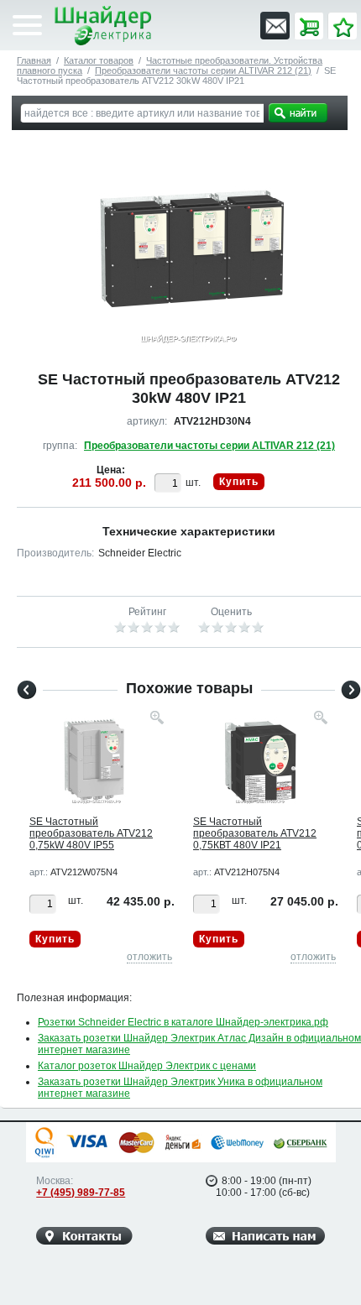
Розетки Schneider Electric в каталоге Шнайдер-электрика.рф (183, 1022)
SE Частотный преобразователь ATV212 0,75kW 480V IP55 (91, 833)
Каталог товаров (98, 60)
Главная (34, 60)
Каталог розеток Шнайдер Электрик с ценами (147, 1066)
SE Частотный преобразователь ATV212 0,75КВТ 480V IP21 (255, 833)
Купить (239, 482)
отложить (149, 957)
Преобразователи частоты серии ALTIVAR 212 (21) (203, 70)
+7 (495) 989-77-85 (80, 1192)
